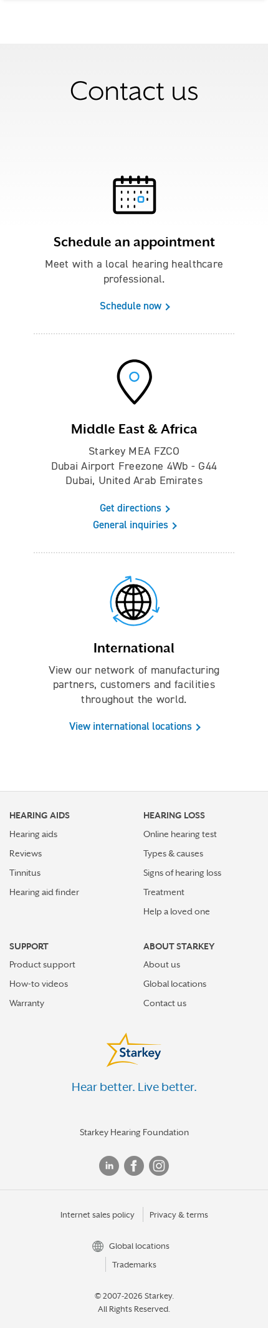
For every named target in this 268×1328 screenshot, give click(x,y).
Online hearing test (180, 834)
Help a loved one (176, 911)
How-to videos (38, 984)
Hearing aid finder (44, 892)
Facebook (134, 1166)
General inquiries (130, 524)
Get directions (130, 508)
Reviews (25, 853)
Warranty (26, 1003)
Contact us (164, 1003)
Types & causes (173, 853)
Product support (42, 964)
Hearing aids (33, 834)
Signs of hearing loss (182, 873)
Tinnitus (25, 873)
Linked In (109, 1166)
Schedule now (130, 306)
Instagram (159, 1166)
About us (161, 964)
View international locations (130, 726)
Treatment (163, 892)
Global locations (174, 984)
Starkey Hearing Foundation (134, 1132)
